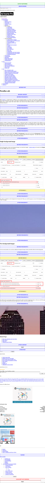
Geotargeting (9, 51)
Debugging (7, 57)
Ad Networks (7, 55)
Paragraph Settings (10, 33)
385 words (42, 94)
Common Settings (8, 23)
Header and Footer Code (11, 32)
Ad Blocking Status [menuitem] (9, 473)
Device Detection (10, 49)
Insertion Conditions (11, 36)
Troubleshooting (8, 60)
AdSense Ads (9, 35)
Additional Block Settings (12, 39)
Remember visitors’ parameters (10, 77)
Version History (5, 83)
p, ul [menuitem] (9, 469)
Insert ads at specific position (10, 76)
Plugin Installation (8, 21)
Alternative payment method (10, 82)
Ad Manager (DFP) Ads (11, 42)
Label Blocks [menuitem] (8, 466)
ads (8, 378)
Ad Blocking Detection (11, 54)
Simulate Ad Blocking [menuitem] (10, 474)
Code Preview (9, 28)
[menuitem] (23, 476)
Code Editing (9, 27)
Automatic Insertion (10, 29)
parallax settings (32, 147)
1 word (43, 153)
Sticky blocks (7, 66)
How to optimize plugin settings (10, 71)
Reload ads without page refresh (11, 78)
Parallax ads (7, 67)
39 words (43, 297)
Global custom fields (8, 59)
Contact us (4, 84)
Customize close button (9, 74)
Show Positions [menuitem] (8, 467)
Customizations (7, 56)
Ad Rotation (9, 46)
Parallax (3, 99)
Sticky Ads (9, 50)
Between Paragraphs (8, 64)
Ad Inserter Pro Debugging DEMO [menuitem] (9, 463)
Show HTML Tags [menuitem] (9, 470)
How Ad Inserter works (9, 70)
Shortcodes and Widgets (11, 30)
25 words (43, 196)
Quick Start (7, 22)
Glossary (6, 24)
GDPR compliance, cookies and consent (12, 80)
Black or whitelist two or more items (11, 73)
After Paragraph (8, 63)
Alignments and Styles (11, 31)
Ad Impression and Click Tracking (13, 52)
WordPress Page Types (11, 34)
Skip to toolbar (2, 456)
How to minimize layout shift (10, 81)
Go (42, 373)
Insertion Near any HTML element (13, 40)
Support (3, 449)
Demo (3, 61)
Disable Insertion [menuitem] (9, 472)
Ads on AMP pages (10, 41)
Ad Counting (9, 48)
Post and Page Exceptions (12, 44)
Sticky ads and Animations (10, 65)
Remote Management (9, 58)
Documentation (5, 19)
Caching (8, 45)
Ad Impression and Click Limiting (13, 53)
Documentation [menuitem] (7, 459)
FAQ (3, 69)
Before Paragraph (8, 62)
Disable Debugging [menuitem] (9, 465)
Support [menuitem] (6, 461)
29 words (43, 144)
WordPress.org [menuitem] (7, 458)
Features (6, 20)
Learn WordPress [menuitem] (8, 460)
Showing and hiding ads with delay (11, 79)
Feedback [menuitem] (6, 462)
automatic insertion (24, 378)
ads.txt (8, 43)
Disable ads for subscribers (10, 75)
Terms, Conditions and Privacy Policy (9, 452)
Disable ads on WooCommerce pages (12, 72)
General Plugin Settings (11, 37)
